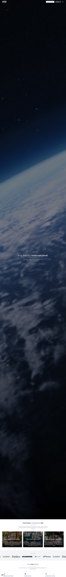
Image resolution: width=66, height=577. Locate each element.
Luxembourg (42, 263)
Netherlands (33, 263)
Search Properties (50, 1)
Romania (24, 263)
